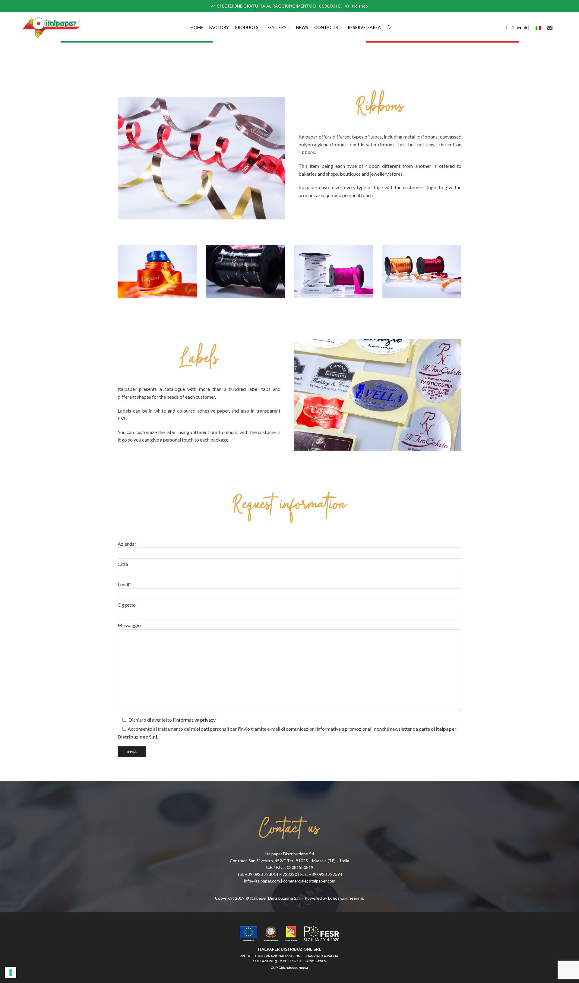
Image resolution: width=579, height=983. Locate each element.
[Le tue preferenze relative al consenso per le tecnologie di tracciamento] (10, 972)
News (302, 27)
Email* (124, 584)
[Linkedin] (519, 27)
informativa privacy (195, 720)
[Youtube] (525, 27)
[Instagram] (512, 27)
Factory (219, 27)
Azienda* (127, 544)
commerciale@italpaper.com (309, 880)
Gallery (277, 27)
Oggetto (127, 605)
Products (246, 27)
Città (123, 564)
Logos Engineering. (346, 898)
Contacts (326, 27)
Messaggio (129, 625)
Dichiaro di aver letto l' (172, 720)
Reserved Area (364, 27)
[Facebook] (506, 27)
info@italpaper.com (262, 880)
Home (197, 27)
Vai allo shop (356, 5)
